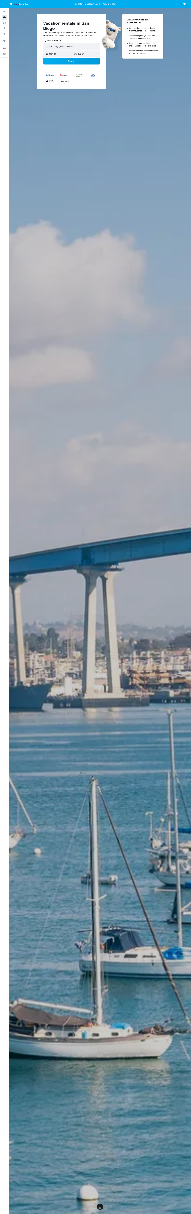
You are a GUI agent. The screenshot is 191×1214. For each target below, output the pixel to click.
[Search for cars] (4, 22)
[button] (4, 4)
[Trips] (4, 41)
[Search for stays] (4, 17)
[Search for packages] (4, 28)
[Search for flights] (4, 12)
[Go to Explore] (4, 33)
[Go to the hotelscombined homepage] (19, 4)
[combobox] (52, 40)
